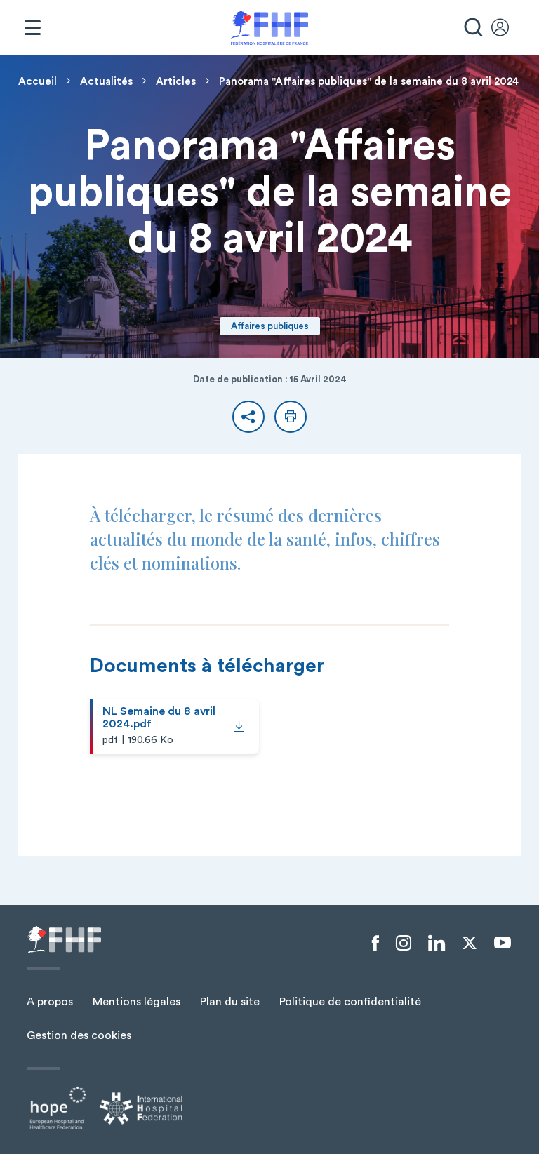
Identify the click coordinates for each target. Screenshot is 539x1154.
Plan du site (230, 1001)
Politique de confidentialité (350, 1001)
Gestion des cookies (79, 1035)
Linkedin (436, 943)
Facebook (375, 943)
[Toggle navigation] (32, 28)
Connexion (507, 28)
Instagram (403, 943)
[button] (248, 417)
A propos (50, 1001)
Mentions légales (136, 1001)
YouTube (502, 943)
